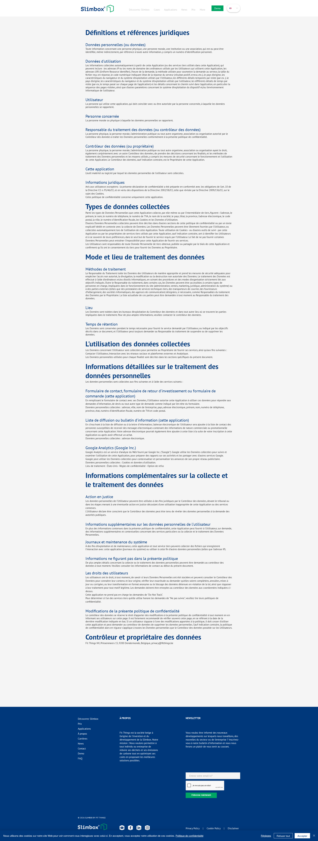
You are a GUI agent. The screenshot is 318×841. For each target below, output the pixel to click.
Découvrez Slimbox (88, 718)
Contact (82, 748)
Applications (84, 728)
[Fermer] (314, 835)
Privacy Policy (192, 828)
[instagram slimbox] (147, 827)
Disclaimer (233, 828)
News (81, 743)
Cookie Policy (213, 828)
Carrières (82, 738)
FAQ (80, 758)
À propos (82, 733)
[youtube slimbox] (122, 827)
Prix (80, 723)
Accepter (302, 836)
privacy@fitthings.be (162, 643)
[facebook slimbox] (130, 827)
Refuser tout (283, 836)
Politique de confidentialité (189, 835)
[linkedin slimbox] (138, 827)
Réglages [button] (266, 835)
